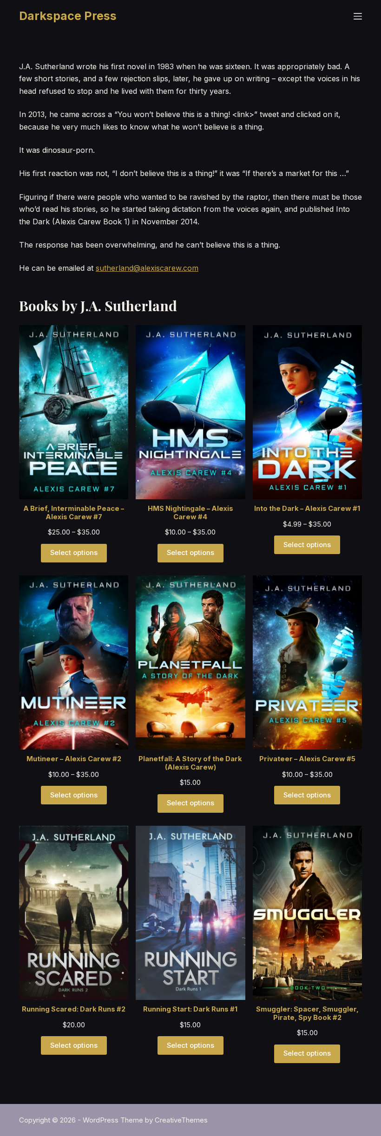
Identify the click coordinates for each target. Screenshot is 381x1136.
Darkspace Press (68, 16)
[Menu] (358, 16)
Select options (74, 552)
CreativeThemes (181, 1120)
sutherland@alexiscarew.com (147, 268)
